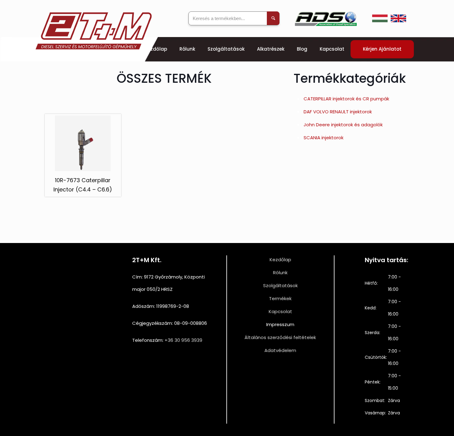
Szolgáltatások (280, 285)
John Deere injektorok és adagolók (343, 124)
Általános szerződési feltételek (280, 337)
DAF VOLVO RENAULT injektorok (338, 111)
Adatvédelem (280, 350)
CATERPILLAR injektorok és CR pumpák (346, 98)
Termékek (280, 298)
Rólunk (280, 272)
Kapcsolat (280, 311)
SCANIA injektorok (323, 137)
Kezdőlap (280, 259)
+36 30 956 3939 (183, 340)
